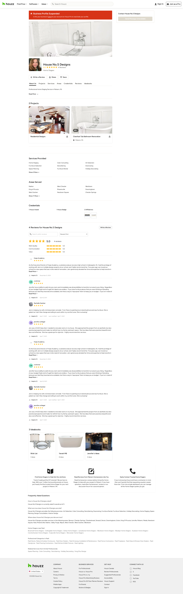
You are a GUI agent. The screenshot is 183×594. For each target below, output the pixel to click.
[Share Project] (67, 136)
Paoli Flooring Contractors (44, 543)
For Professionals (84, 568)
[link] (33, 271)
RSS (134, 582)
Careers (56, 572)
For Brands (82, 584)
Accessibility (108, 578)
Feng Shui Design (80, 551)
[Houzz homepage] (8, 3)
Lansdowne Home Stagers (87, 531)
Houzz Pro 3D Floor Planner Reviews (91, 581)
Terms (55, 578)
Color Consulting (44, 551)
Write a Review (105, 227)
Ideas (44, 4)
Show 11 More (33, 196)
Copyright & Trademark (61, 587)
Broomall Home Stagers (36, 531)
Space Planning (33, 551)
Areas (59, 84)
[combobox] (82, 4)
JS (31, 323)
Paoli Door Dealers (62, 541)
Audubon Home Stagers (140, 531)
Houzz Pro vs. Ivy (84, 575)
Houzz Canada (109, 568)
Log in (50, 17)
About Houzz (57, 568)
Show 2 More (33, 172)
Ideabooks (88, 84)
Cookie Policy (57, 581)
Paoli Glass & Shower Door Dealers (137, 541)
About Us (32, 84)
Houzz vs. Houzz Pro (85, 572)
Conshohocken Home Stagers (38, 533)
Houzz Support (109, 581)
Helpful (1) (34, 275)
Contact (107, 584)
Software (33, 4)
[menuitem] (22, 4)
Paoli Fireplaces (120, 541)
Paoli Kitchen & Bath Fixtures (64, 543)
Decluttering (55, 551)
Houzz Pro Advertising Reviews (89, 578)
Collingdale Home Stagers (53, 531)
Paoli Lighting (79, 543)
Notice (62, 575)
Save (65, 77)
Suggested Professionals (112, 575)
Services (51, 84)
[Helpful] (30, 275)
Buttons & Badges (85, 587)
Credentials (68, 84)
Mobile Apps (57, 584)
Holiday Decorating (67, 551)
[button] (70, 214)
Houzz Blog (137, 568)
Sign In (106, 587)
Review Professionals (111, 572)
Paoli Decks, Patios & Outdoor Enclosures (41, 541)
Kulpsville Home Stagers (57, 533)
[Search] (53, 4)
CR (31, 282)
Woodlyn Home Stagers (123, 531)
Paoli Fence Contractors (106, 541)
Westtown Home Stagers (105, 531)
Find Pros (21, 4)
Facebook (136, 575)
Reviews (78, 84)
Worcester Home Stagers (75, 533)
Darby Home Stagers (70, 531)
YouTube (136, 578)
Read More (32, 94)
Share (54, 77)
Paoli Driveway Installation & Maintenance (83, 541)
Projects (42, 84)
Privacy (55, 575)
